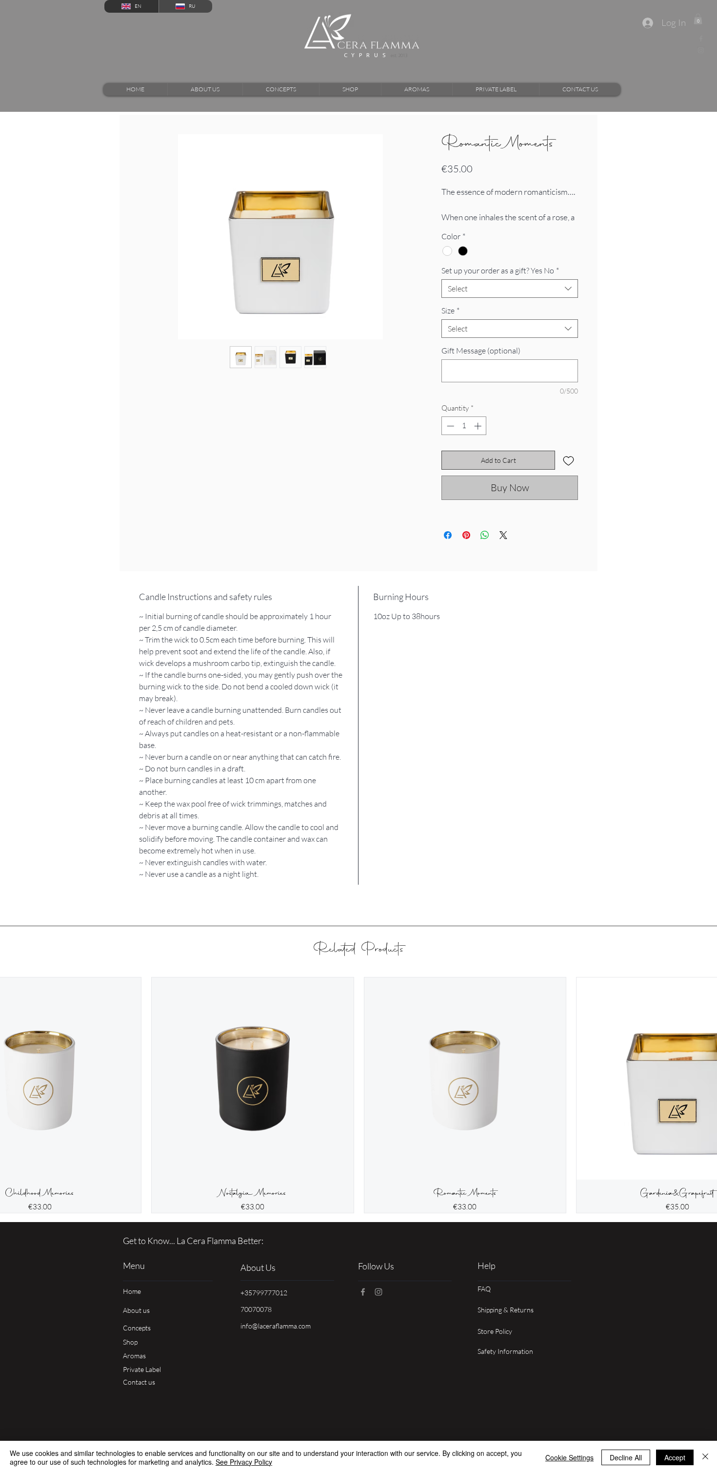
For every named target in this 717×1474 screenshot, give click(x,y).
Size (450, 322)
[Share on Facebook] (448, 546)
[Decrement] (449, 437)
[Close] (705, 1457)
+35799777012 (263, 1303)
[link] (698, 19)
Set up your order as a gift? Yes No (500, 282)
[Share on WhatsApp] (485, 546)
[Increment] (478, 437)
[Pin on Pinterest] (466, 546)
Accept (674, 1457)
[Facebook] (701, 38)
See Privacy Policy (244, 1462)
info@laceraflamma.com (275, 1336)
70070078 (256, 1320)
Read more (457, 229)
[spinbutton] (464, 437)
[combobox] (509, 300)
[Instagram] (701, 50)
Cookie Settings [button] (569, 1457)
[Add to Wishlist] (568, 471)
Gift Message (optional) (480, 362)
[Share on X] (503, 546)
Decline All (626, 1457)
